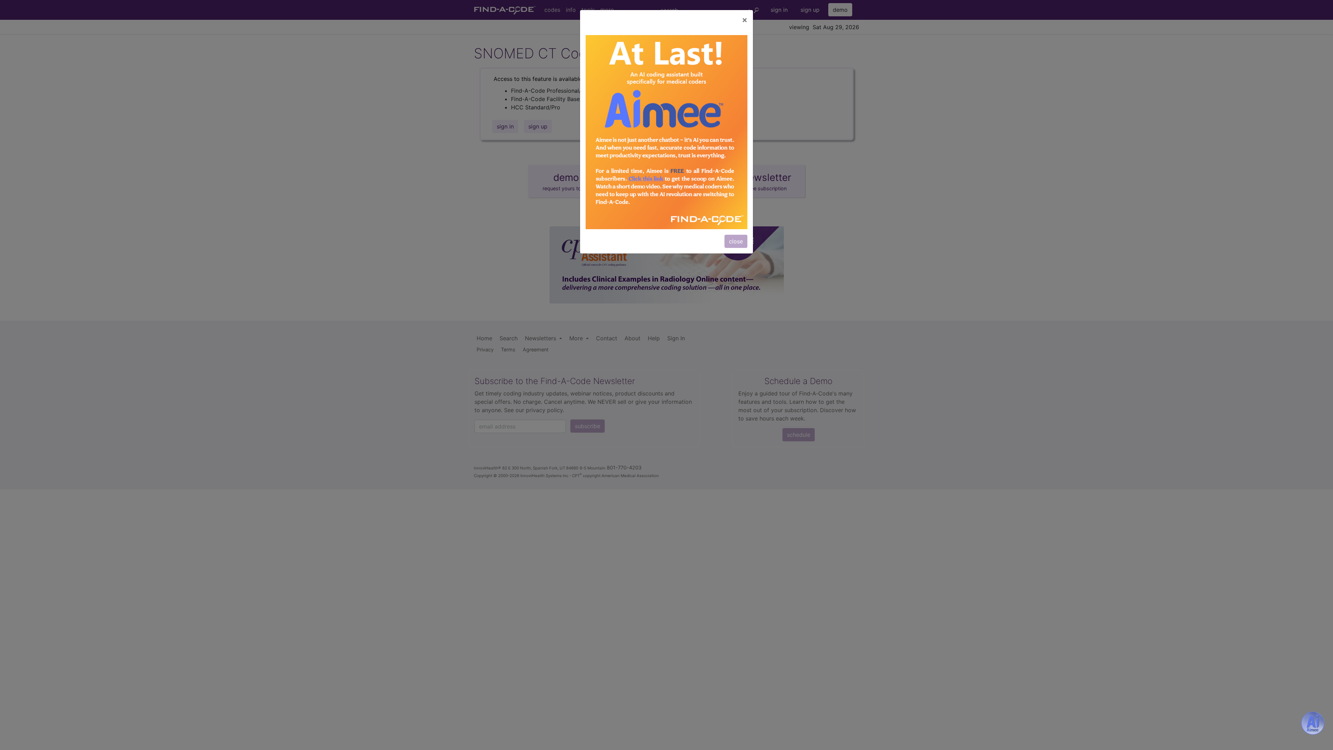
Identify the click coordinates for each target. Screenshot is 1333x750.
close (736, 241)
